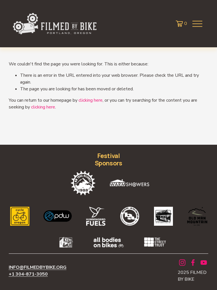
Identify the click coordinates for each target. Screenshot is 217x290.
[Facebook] (193, 262)
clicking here (91, 100)
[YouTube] (203, 262)
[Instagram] (182, 262)
